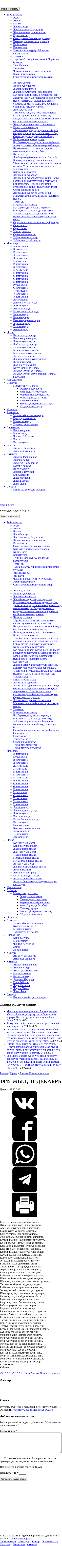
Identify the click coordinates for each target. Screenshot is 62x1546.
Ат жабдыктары (22, 82)
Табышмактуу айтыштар (27, 240)
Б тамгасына (20, 249)
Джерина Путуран (23, 471)
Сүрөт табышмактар (24, 234)
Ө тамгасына (20, 278)
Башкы (4, 1073)
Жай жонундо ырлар (25, 344)
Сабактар (12, 382)
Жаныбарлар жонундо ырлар (29, 359)
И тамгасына (20, 264)
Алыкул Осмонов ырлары (35, 373)
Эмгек (16, 439)
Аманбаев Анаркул (24, 451)
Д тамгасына (20, 255)
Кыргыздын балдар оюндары (29, 489)
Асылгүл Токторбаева (25, 462)
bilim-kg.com (7, 505)
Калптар (11, 445)
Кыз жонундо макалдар (26, 320)
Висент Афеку (21, 468)
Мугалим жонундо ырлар (27, 353)
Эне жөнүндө (20, 442)
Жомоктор (12, 409)
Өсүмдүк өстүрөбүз (31, 388)
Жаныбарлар (20, 26)
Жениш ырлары (22, 362)
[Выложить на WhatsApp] (25, 1165)
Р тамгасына (20, 284)
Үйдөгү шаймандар (31, 406)
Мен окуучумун (29, 400)
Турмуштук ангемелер (25, 424)
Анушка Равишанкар (25, 457)
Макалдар (12, 243)
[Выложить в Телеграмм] (25, 1191)
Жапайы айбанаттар (24, 88)
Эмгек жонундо (22, 308)
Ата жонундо (20, 329)
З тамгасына (20, 261)
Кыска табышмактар (24, 172)
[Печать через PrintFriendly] (25, 1216)
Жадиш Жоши (21, 480)
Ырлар (10, 332)
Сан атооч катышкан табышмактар (33, 77)
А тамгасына (20, 246)
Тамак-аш (18, 56)
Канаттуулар (20, 47)
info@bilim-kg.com (21, 1538)
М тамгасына (20, 269)
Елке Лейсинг (21, 474)
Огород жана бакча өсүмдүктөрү (31, 38)
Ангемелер (13, 412)
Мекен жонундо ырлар (26, 350)
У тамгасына (20, 293)
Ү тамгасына (20, 296)
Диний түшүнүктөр (24, 85)
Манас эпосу (20, 433)
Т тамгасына (20, 290)
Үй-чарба (18, 68)
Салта (27, 1373)
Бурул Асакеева (22, 465)
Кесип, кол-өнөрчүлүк (35, 132)
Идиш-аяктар (20, 35)
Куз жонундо (37, 161)
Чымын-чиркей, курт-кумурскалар (32, 71)
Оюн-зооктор (20, 225)
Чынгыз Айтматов (23, 436)
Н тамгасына (20, 272)
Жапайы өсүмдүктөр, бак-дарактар (37, 99)
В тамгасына (20, 252)
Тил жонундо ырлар (24, 347)
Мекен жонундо (22, 421)
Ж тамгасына (20, 258)
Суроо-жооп (20, 228)
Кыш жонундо (21, 430)
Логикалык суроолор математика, (36, 195)
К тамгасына (20, 267)
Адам (16, 17)
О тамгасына (20, 275)
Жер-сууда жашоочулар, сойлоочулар (34, 124)
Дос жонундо (20, 299)
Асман (17, 20)
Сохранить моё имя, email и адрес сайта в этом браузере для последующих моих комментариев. (28, 1460)
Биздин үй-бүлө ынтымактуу (36, 403)
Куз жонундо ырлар (24, 335)
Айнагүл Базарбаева (24, 448)
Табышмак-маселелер (25, 237)
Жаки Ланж (19, 483)
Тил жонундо (20, 326)
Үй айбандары (21, 65)
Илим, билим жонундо (26, 311)
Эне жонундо (20, 314)
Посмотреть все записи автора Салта (32, 1409)
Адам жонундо (21, 323)
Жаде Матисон (21, 477)
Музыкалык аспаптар (34, 212)
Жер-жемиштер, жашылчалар (29, 32)
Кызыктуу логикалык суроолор (31, 41)
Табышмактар (14, 14)
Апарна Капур (21, 459)
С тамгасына (20, 287)
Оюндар (11, 486)
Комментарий (9, 1431)
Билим (17, 23)
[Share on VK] (25, 1114)
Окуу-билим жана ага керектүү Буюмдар (36, 222)
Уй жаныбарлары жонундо (28, 415)
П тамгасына (20, 281)
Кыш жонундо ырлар (25, 338)
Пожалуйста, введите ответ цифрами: (21, 1467)
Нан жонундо (21, 317)
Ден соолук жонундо (25, 302)
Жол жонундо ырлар (24, 364)
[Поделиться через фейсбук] (25, 1140)
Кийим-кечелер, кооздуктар (36, 145)
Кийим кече (20, 44)
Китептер (12, 454)
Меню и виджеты (9, 9)
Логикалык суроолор (36, 182)
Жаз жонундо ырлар (24, 341)
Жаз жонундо (20, 305)
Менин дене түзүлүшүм (33, 391)
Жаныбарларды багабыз (33, 397)
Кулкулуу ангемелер (24, 418)
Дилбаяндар (13, 427)
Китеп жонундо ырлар (26, 367)
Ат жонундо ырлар (24, 356)
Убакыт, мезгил (22, 231)
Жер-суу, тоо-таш (37, 115)
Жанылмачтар (14, 379)
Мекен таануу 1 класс (25, 385)
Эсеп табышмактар (24, 74)
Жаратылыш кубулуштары (28, 29)
